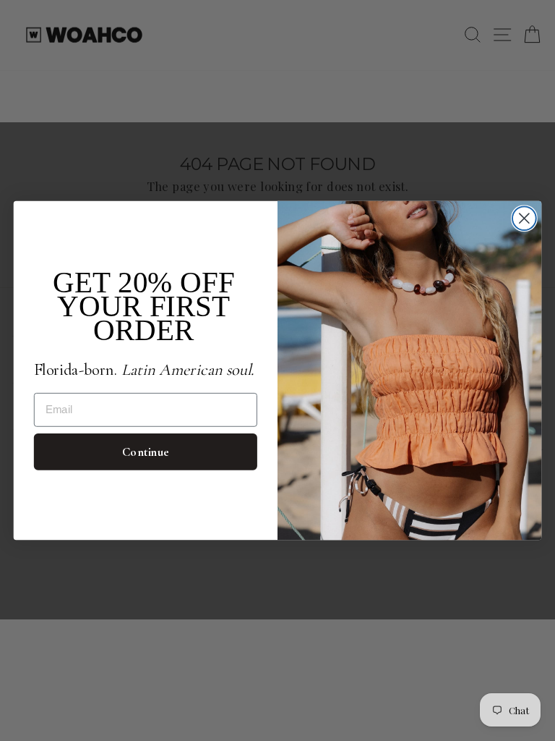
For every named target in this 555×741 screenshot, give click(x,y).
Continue (145, 452)
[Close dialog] (524, 218)
